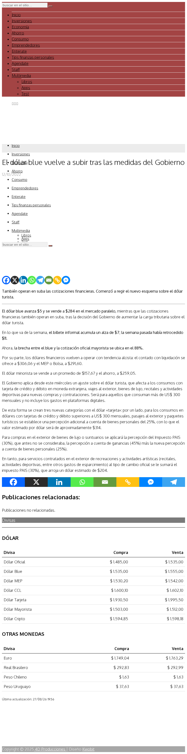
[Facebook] (6, 280)
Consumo (20, 39)
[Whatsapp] (32, 280)
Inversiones (22, 20)
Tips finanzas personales (33, 57)
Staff (16, 69)
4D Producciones (50, 749)
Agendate (20, 63)
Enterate (19, 51)
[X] (14, 280)
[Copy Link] (57, 280)
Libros (26, 81)
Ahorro (18, 33)
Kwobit (88, 749)
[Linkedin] (23, 280)
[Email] (49, 280)
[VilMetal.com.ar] (18, 138)
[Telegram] (40, 280)
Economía (20, 27)
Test (25, 93)
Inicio (16, 14)
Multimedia (21, 75)
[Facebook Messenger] (66, 280)
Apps (25, 87)
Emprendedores (26, 45)
